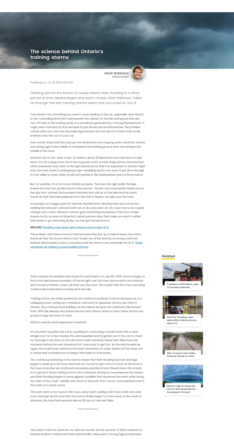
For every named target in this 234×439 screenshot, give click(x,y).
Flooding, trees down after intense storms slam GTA (76, 227)
